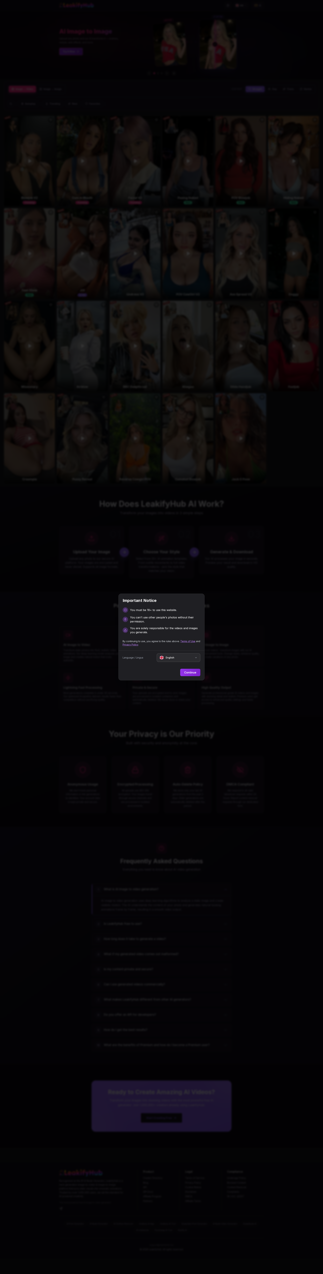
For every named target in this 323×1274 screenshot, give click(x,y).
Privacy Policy (130, 644)
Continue (190, 672)
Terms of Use (187, 641)
